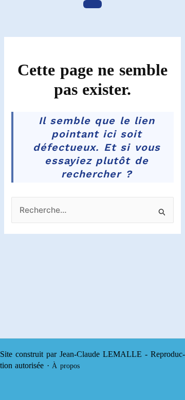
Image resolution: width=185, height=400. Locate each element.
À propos (65, 366)
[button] (92, 4)
